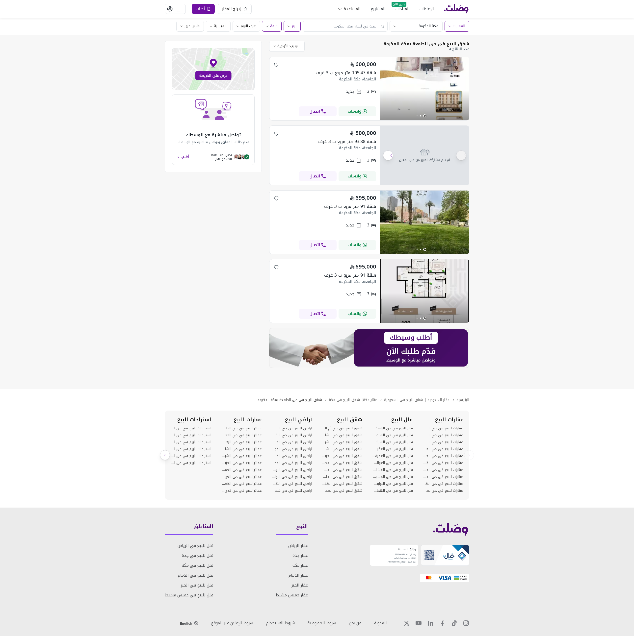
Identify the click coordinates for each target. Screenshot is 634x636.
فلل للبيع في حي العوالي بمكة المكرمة (392, 463)
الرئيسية (462, 399)
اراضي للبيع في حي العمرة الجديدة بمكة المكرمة (292, 442)
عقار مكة (300, 565)
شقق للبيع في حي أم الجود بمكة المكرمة (342, 428)
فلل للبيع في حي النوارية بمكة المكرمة (392, 484)
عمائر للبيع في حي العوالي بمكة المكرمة (241, 477)
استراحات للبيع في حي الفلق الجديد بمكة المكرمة (191, 456)
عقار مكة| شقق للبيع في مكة (353, 399)
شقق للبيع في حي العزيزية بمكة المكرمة (342, 456)
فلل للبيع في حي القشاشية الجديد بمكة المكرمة (392, 470)
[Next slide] (165, 455)
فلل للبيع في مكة (197, 565)
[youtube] (419, 623)
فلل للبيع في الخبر (197, 585)
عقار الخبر (299, 585)
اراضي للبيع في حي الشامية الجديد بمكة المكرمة (292, 435)
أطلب (185, 156)
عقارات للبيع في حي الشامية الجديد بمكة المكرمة (443, 428)
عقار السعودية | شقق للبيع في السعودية (416, 399)
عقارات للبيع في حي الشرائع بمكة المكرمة (443, 435)
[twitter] (407, 623)
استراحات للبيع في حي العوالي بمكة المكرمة (191, 449)
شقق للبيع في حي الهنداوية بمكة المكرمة (342, 484)
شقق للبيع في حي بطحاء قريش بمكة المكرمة (342, 491)
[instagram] (466, 623)
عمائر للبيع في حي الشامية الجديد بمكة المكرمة (241, 449)
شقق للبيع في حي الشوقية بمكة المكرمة (342, 449)
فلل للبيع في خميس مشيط (189, 595)
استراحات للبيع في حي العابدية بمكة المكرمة (191, 435)
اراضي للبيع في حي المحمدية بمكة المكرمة (292, 463)
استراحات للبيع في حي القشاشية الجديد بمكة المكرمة (191, 463)
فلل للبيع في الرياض (195, 545)
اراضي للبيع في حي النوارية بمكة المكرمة (292, 477)
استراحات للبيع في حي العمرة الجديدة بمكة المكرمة (191, 442)
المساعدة (352, 9)
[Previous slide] (469, 455)
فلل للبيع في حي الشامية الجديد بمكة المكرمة (392, 435)
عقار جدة (300, 555)
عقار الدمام (298, 575)
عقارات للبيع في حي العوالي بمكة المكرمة (443, 456)
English (186, 623)
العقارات (459, 26)
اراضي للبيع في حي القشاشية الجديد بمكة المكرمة (292, 456)
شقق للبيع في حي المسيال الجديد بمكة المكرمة (342, 470)
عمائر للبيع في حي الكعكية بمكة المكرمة (241, 484)
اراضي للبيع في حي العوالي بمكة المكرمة (292, 449)
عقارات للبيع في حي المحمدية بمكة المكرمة (443, 470)
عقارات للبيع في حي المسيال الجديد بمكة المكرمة (443, 477)
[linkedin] (430, 623)
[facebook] (442, 623)
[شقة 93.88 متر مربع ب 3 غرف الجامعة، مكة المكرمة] (424, 155)
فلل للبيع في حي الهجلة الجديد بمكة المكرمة (392, 491)
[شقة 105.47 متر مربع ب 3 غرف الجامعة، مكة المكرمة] (424, 119)
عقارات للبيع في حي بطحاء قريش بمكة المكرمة (443, 491)
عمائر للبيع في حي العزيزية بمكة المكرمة (241, 463)
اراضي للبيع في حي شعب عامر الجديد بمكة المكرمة (292, 491)
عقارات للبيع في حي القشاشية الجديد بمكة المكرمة (443, 463)
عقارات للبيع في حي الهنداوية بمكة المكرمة (443, 484)
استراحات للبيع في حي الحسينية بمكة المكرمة (191, 428)
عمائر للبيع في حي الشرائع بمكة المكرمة (241, 456)
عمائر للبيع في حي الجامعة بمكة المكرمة (241, 428)
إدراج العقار (231, 9)
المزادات (403, 9)
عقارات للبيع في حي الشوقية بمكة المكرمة (443, 442)
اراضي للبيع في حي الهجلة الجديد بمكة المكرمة (292, 484)
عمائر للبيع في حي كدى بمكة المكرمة (241, 491)
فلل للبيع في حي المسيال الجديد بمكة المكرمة (392, 477)
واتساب (354, 111)
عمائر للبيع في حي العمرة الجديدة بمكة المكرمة (241, 470)
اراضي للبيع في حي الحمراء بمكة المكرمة (292, 428)
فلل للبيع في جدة (197, 555)
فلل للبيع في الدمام (195, 575)
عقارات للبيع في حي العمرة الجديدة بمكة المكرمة (443, 449)
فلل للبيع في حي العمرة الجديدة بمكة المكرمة (392, 456)
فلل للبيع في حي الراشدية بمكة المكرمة (392, 428)
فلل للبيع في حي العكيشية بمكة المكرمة (392, 449)
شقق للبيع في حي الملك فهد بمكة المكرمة (342, 477)
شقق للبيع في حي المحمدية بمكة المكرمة (342, 463)
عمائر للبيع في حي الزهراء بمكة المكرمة (241, 442)
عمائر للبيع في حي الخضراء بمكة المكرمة (241, 435)
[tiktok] (454, 623)
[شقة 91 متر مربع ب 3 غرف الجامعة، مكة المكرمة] (424, 252)
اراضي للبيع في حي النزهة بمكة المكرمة (292, 470)
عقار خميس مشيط (292, 595)
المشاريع (378, 9)
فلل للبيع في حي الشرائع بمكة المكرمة (392, 442)
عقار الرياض (298, 545)
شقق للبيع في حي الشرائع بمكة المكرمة (342, 442)
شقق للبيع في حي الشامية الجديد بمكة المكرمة (342, 435)
